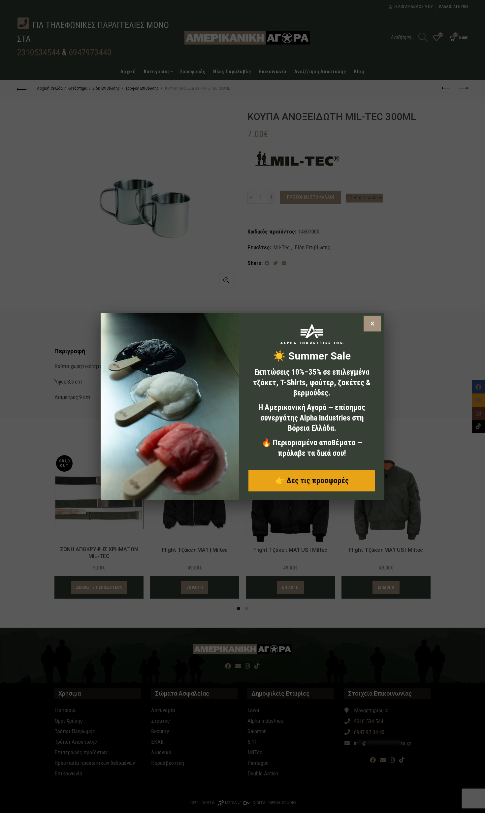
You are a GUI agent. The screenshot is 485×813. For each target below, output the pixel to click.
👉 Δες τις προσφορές (312, 480)
